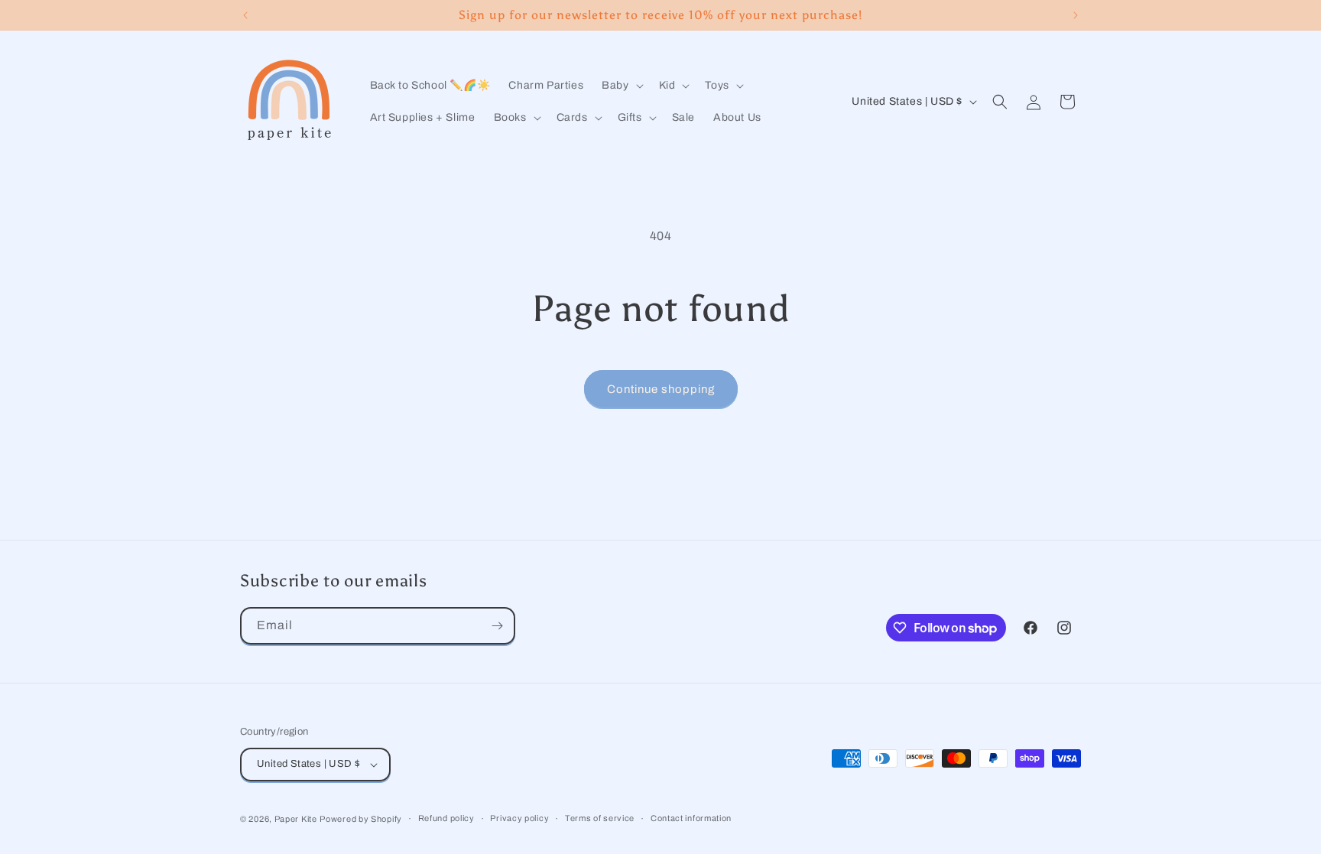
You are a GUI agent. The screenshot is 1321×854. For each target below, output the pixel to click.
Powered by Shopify (361, 818)
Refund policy (446, 818)
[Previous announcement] (245, 15)
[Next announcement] (1075, 15)
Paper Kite (295, 818)
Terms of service (600, 818)
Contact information (691, 818)
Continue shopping (661, 389)
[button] (620, 86)
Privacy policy (519, 818)
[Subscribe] (497, 626)
